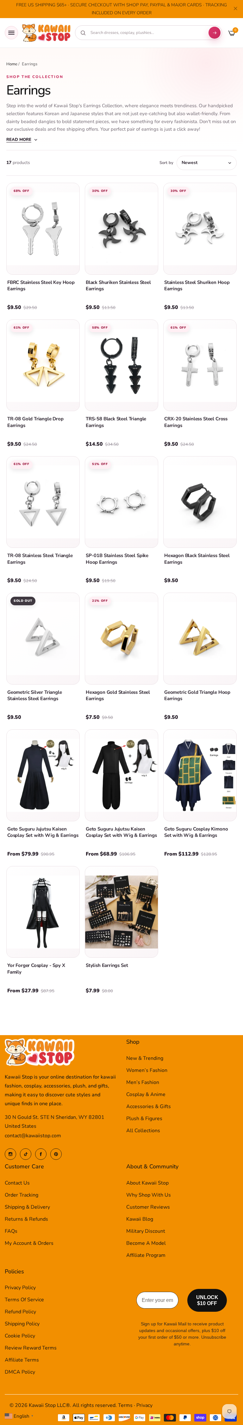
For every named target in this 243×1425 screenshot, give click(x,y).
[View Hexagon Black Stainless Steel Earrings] (200, 502)
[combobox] (146, 33)
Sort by (166, 163)
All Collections (143, 1130)
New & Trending (144, 1058)
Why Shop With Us (148, 1195)
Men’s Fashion (142, 1082)
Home (11, 64)
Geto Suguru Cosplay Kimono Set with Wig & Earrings (196, 832)
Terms (125, 1405)
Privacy (144, 1405)
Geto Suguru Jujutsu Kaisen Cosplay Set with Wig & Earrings (42, 832)
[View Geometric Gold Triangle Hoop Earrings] (200, 639)
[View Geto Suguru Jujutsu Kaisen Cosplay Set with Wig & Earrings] (43, 775)
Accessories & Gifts (148, 1106)
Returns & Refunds (26, 1219)
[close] (235, 9)
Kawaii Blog (139, 1219)
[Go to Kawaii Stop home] (46, 33)
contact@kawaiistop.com (33, 1135)
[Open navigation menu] (11, 32)
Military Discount (145, 1231)
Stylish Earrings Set (107, 965)
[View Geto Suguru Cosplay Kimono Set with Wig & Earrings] (200, 775)
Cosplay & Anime (145, 1094)
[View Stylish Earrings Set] (121, 912)
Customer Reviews (148, 1207)
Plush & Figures (144, 1118)
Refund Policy (20, 1311)
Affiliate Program (145, 1255)
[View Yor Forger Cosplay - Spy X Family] (43, 912)
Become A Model (146, 1243)
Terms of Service (24, 1299)
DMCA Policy (20, 1372)
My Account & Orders (29, 1243)
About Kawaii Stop (147, 1182)
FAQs (11, 1231)
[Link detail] (10, 1154)
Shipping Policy (22, 1323)
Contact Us (17, 1182)
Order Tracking (21, 1195)
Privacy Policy (20, 1287)
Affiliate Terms (22, 1359)
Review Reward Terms (31, 1347)
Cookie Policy (20, 1335)
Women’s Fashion (146, 1070)
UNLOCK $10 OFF (207, 1300)
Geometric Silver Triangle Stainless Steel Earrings (34, 695)
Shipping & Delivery (27, 1207)
